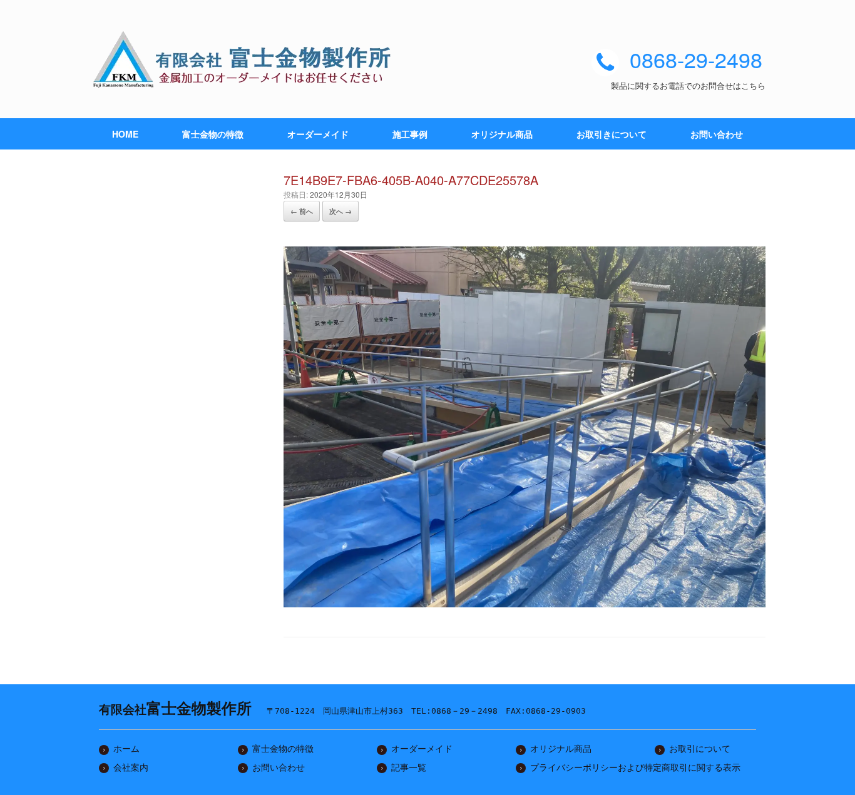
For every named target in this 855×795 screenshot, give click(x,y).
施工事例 (409, 134)
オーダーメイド (318, 134)
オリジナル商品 (502, 134)
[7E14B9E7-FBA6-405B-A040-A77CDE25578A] (524, 602)
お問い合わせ (716, 134)
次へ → (340, 211)
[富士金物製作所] (246, 59)
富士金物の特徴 (212, 134)
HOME (125, 134)
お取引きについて (611, 134)
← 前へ (301, 211)
